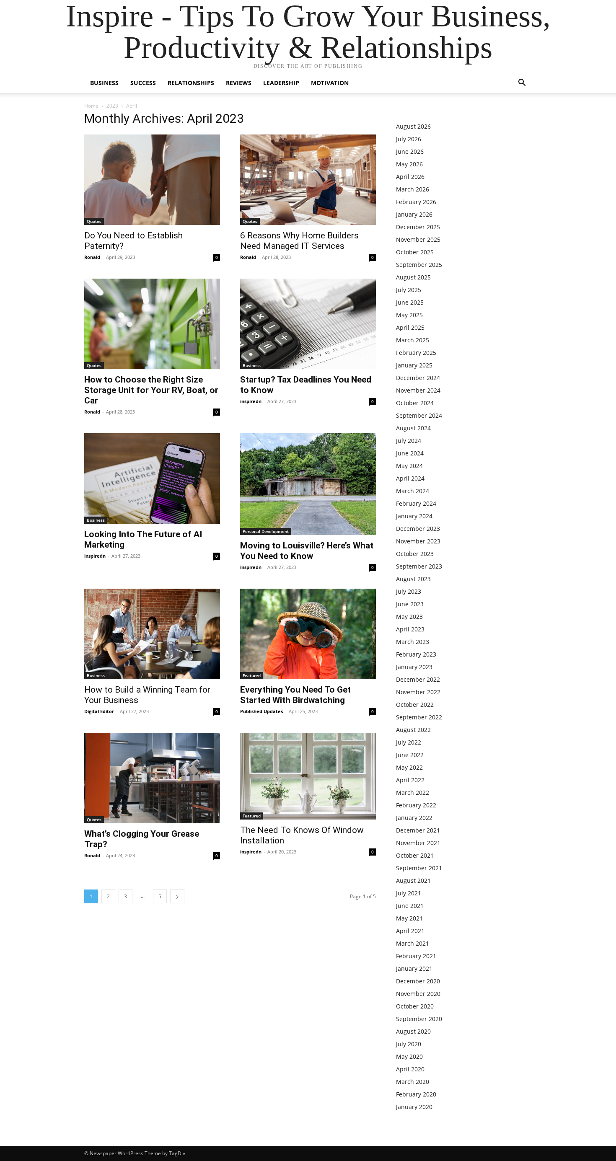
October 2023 (415, 554)
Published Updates (261, 711)
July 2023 (408, 591)
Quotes (94, 221)
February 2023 (416, 654)
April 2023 (410, 629)
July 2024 (408, 441)
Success (143, 83)
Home (91, 105)
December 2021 (418, 830)
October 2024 (415, 403)
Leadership (281, 83)
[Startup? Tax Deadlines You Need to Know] (308, 324)
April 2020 (410, 1069)
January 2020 (414, 1107)
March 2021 (412, 943)
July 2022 (408, 742)
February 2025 (416, 353)
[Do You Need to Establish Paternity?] (152, 179)
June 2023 (410, 604)
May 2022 (409, 767)
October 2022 (415, 704)
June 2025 (410, 302)
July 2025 (408, 290)
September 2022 (419, 717)
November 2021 (418, 843)
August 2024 (413, 428)
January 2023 (414, 667)
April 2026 (410, 177)
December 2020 (418, 981)
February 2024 (416, 503)
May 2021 (409, 918)
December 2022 (418, 679)
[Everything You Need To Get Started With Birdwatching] (308, 634)
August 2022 (413, 730)
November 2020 (418, 994)
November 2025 (418, 239)
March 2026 (412, 189)
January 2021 (414, 968)
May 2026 (409, 164)
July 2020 (408, 1044)
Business (104, 83)
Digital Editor (99, 711)
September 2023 (419, 566)
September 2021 (419, 868)
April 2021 (410, 931)
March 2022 (412, 792)
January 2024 (414, 516)
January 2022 (414, 818)
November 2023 (418, 541)
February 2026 (416, 202)
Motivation (330, 83)
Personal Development (266, 531)
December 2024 (418, 378)
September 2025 (419, 265)
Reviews (238, 83)
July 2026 (408, 139)
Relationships (191, 83)
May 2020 (409, 1056)
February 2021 (416, 956)
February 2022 (416, 805)
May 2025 (409, 315)
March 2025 (412, 340)
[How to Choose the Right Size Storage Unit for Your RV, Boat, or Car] (152, 324)
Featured (252, 675)
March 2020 (412, 1082)
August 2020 (413, 1031)
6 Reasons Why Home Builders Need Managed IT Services (299, 240)
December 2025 (418, 227)
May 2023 (409, 617)
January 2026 (414, 214)
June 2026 (410, 151)
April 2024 (410, 478)
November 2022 (418, 692)
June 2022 (410, 755)
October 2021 (415, 855)
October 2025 (415, 252)
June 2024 (410, 453)
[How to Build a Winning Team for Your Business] (152, 634)
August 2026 (413, 126)
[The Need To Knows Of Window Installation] (308, 776)
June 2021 (410, 906)
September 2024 (419, 415)
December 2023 (418, 529)
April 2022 (410, 780)
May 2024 (409, 466)
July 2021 (408, 893)
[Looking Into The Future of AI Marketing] (152, 478)
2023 (112, 105)
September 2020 (419, 1019)
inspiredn (250, 401)
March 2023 (412, 642)
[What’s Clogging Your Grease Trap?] (152, 778)
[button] (522, 84)
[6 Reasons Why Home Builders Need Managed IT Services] (308, 179)
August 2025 (413, 277)
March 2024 (412, 491)
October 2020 (415, 1006)
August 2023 (413, 579)
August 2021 (413, 880)
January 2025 (414, 365)
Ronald (92, 257)
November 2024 (418, 390)
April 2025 (410, 327)
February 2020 (416, 1094)
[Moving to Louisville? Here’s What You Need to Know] (308, 484)
